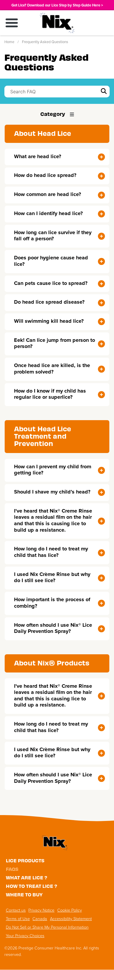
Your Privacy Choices (25, 935)
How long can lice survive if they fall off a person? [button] (52, 236)
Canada (39, 918)
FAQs (12, 869)
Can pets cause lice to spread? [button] (50, 283)
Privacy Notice (41, 910)
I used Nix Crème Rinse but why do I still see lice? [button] (52, 577)
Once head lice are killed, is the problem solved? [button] (52, 368)
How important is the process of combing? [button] (52, 603)
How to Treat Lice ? (31, 886)
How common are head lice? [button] (47, 194)
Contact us (16, 910)
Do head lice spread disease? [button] (49, 302)
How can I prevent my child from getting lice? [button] (52, 470)
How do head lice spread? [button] (45, 175)
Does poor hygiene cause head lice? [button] (51, 261)
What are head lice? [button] (37, 156)
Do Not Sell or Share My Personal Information (47, 927)
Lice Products (25, 860)
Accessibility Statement (71, 918)
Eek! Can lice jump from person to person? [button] (54, 343)
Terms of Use (18, 918)
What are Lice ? (26, 877)
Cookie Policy (69, 910)
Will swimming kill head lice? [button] (49, 321)
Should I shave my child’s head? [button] (52, 492)
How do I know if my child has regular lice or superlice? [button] (50, 394)
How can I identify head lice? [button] (48, 213)
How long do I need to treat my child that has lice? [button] (51, 552)
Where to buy (24, 894)
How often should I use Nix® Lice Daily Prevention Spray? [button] (53, 628)
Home (9, 42)
